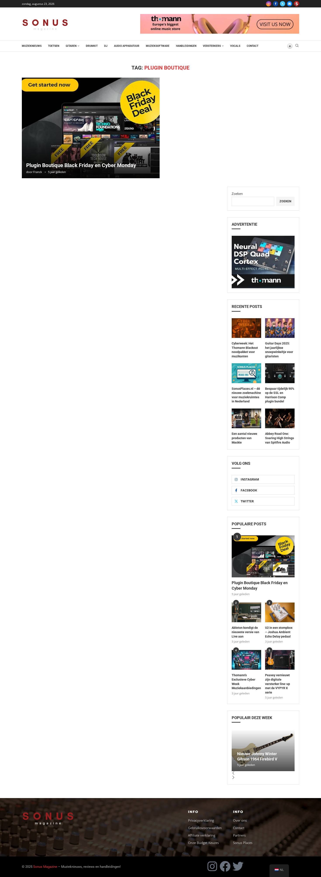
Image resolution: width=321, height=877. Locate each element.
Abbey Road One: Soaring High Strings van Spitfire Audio (279, 438)
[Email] (289, 3)
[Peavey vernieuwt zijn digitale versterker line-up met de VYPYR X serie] (280, 660)
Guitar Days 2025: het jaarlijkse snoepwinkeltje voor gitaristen (279, 350)
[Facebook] (275, 3)
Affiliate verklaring (201, 835)
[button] (263, 773)
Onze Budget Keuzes (203, 842)
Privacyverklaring (201, 820)
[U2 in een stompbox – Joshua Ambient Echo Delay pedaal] (280, 612)
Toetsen (53, 45)
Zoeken (237, 193)
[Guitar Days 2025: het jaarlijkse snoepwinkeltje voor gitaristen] (280, 328)
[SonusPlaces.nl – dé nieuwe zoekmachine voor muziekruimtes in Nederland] (246, 373)
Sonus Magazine (45, 867)
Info (193, 811)
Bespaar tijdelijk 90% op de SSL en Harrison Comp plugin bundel (279, 395)
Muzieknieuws (31, 45)
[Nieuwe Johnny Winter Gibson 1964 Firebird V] (263, 750)
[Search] (297, 46)
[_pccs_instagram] (296, 3)
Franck (37, 172)
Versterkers (212, 45)
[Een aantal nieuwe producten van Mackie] (246, 418)
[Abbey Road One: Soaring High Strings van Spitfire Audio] (280, 418)
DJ (105, 45)
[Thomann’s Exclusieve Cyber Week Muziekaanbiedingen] (246, 660)
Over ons (240, 820)
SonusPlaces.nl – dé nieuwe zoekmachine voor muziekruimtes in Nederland (246, 395)
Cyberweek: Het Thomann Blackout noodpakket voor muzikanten (245, 350)
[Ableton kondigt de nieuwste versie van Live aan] (246, 612)
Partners (239, 835)
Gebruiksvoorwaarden (205, 828)
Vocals (235, 45)
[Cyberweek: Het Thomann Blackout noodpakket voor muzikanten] (246, 328)
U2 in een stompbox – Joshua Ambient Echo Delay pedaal (278, 632)
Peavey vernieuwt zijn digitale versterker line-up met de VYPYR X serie (277, 683)
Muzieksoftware (157, 45)
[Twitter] (282, 3)
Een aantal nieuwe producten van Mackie (244, 438)
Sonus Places (242, 842)
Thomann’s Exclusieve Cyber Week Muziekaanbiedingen (246, 681)
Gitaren (71, 45)
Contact (252, 45)
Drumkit (92, 45)
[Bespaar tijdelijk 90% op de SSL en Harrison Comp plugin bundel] (280, 373)
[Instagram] (268, 3)
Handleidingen (186, 45)
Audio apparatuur (126, 45)
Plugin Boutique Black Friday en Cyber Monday (81, 165)
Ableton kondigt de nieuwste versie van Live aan (245, 632)
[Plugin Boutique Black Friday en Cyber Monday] (91, 128)
